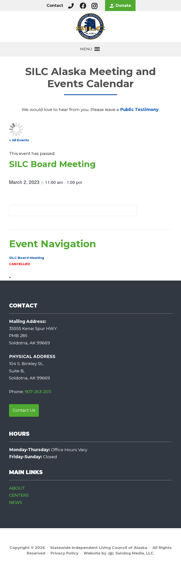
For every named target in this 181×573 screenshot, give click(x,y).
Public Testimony (139, 109)
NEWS (15, 502)
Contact (55, 5)
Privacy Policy (64, 553)
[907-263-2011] (71, 5)
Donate (123, 5)
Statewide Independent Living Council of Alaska (98, 547)
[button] (86, 49)
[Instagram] (95, 5)
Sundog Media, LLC (133, 553)
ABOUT (17, 488)
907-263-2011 (38, 391)
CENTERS (19, 495)
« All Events (19, 140)
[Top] (166, 567)
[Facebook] (84, 5)
